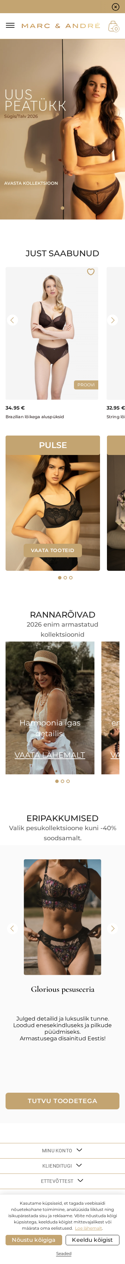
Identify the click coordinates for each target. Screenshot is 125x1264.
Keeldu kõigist (92, 1240)
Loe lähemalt (88, 1228)
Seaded (64, 1253)
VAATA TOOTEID (52, 550)
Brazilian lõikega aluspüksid (35, 416)
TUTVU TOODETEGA (62, 1101)
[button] (59, 577)
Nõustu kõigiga (34, 1240)
